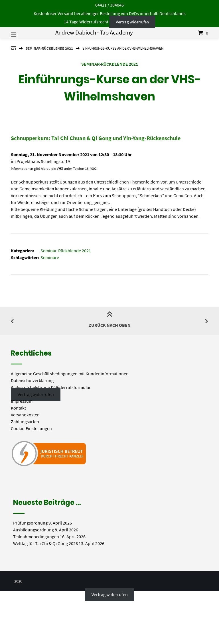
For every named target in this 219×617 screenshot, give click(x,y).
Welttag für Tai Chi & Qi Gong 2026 (45, 543)
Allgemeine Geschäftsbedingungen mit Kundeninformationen (70, 373)
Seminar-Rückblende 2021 (49, 48)
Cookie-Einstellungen (31, 428)
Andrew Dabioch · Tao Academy (94, 32)
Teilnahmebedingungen (36, 536)
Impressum (22, 401)
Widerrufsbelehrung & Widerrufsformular (51, 387)
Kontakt (18, 408)
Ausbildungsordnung (33, 530)
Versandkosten (25, 415)
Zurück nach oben (110, 325)
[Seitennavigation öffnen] (23, 33)
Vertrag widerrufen (132, 22)
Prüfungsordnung (30, 523)
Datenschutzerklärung (32, 380)
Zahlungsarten (25, 421)
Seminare (49, 257)
